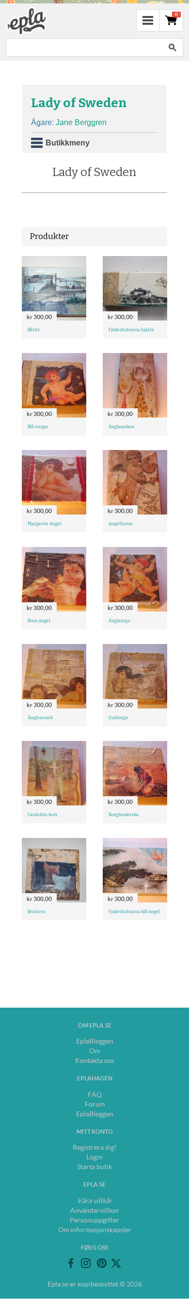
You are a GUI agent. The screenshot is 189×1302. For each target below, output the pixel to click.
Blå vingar (38, 426)
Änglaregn (119, 620)
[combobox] (84, 47)
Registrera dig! (95, 1147)
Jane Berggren (81, 122)
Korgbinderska (124, 814)
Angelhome (121, 523)
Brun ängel (39, 620)
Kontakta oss (94, 1060)
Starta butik (94, 1167)
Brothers (37, 911)
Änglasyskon (122, 426)
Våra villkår (94, 1201)
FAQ (95, 1094)
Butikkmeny (68, 143)
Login (94, 1157)
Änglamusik (40, 717)
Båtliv (34, 329)
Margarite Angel (45, 523)
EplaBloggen (94, 1041)
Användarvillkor (94, 1210)
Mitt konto (95, 1131)
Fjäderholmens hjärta (131, 329)
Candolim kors (42, 814)
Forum (95, 1104)
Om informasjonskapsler (94, 1230)
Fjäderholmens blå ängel (134, 911)
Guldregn (118, 717)
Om (94, 1051)
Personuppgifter (94, 1220)
